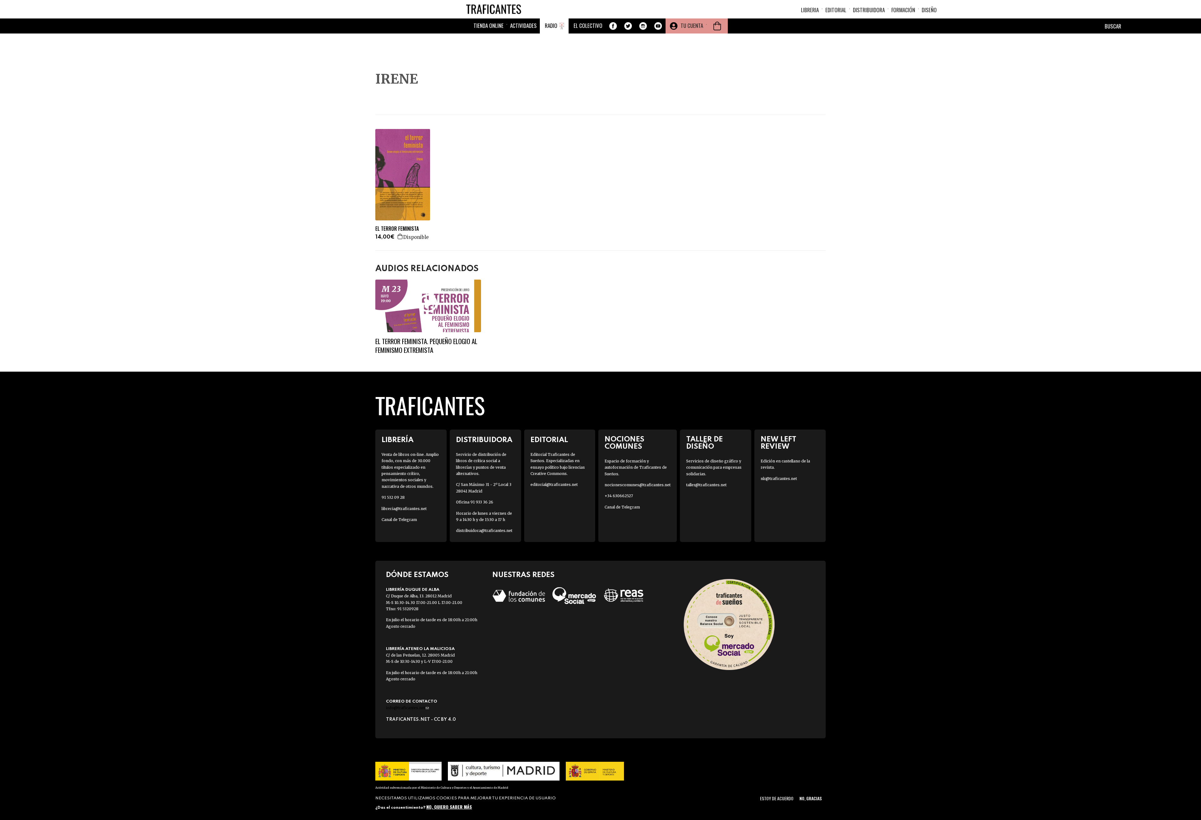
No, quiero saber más (449, 806)
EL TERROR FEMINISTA (397, 228)
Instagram (643, 26)
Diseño (929, 10)
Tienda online (489, 25)
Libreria (810, 10)
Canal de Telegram (399, 519)
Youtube (658, 26)
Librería (397, 440)
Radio (551, 25)
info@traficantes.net (407, 707)
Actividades (523, 25)
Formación (903, 10)
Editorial (835, 10)
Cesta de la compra (717, 26)
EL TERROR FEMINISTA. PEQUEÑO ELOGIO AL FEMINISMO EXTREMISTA (426, 345)
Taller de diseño (704, 443)
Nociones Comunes (624, 443)
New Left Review (778, 443)
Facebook (613, 26)
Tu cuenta (692, 25)
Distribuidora (869, 10)
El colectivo (588, 25)
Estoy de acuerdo (776, 798)
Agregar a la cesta (400, 236)
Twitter (628, 26)
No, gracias (810, 798)
